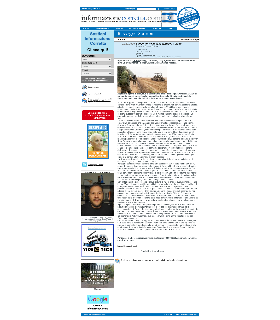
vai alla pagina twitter (95, 165)
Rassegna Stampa (190, 39)
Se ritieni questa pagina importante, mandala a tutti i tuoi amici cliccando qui (154, 260)
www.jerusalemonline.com (94, 314)
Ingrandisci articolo (95, 94)
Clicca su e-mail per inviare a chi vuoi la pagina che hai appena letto (99, 100)
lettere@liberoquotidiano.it (127, 246)
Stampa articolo (93, 87)
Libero (121, 39)
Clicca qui (97, 289)
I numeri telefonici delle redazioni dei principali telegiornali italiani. (95, 79)
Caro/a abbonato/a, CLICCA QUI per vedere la (97, 115)
